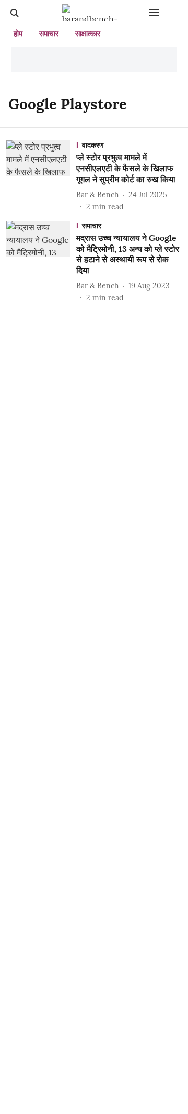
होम (18, 33)
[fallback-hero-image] (41, 176)
